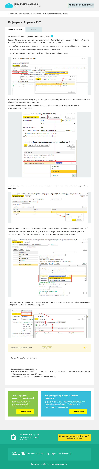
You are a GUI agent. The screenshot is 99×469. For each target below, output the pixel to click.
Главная (10, 13)
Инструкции (34, 13)
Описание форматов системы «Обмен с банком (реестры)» (33, 377)
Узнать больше (25, 411)
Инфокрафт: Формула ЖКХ (21, 13)
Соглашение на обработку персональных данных (49, 464)
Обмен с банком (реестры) (26, 358)
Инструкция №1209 (15, 29)
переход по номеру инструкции (81, 5)
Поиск (33, 29)
